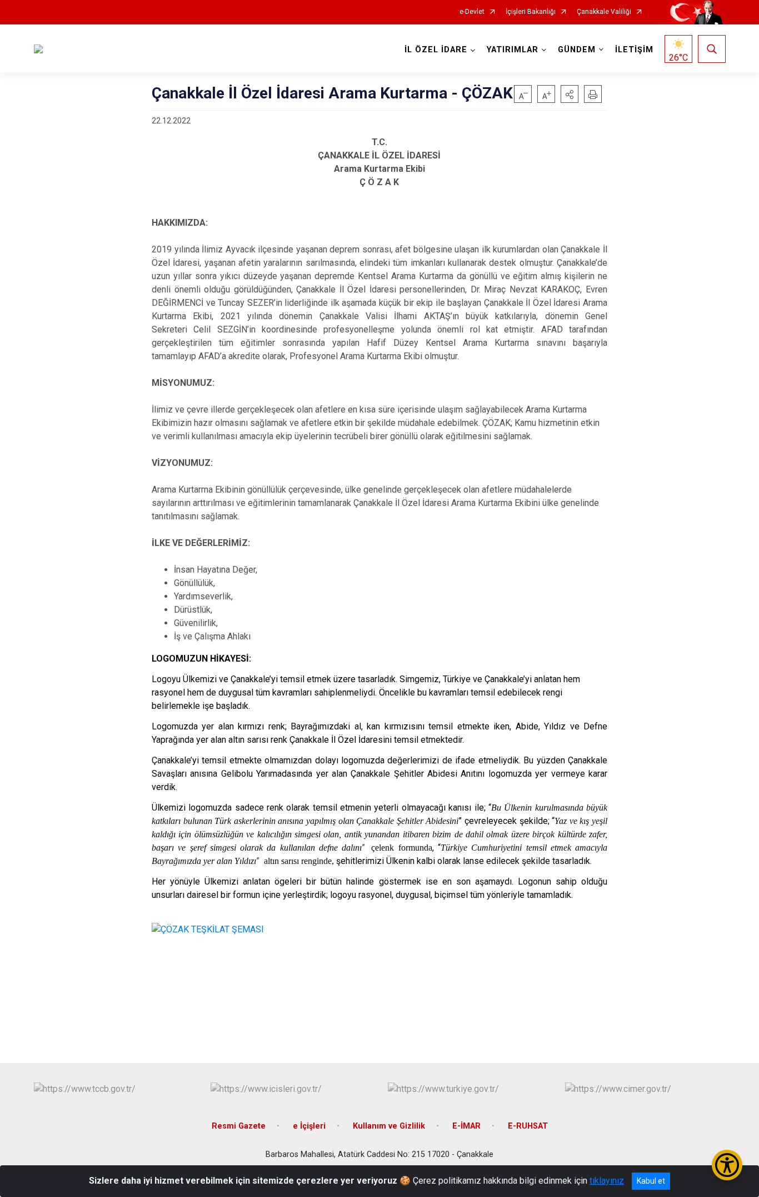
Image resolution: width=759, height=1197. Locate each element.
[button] (569, 94)
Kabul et (651, 1180)
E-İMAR (466, 1126)
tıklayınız (607, 1180)
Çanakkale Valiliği (604, 12)
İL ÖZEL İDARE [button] (436, 49)
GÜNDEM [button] (577, 49)
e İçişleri (309, 1126)
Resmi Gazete (239, 1126)
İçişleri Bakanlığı (531, 12)
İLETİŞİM (634, 49)
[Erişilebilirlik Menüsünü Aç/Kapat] (727, 1165)
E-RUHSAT (528, 1126)
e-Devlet (472, 12)
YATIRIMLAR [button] (512, 49)
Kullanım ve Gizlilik (389, 1126)
